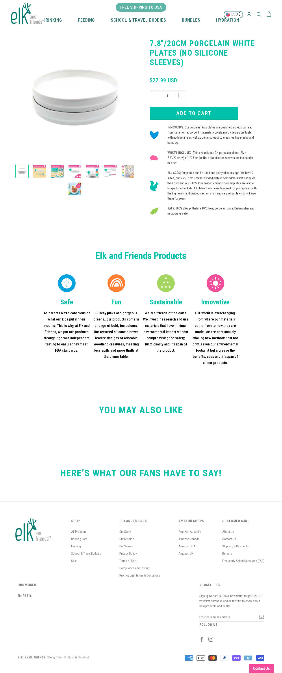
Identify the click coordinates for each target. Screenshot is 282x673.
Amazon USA (186, 546)
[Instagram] (210, 639)
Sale (74, 561)
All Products (79, 531)
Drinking (52, 20)
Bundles (191, 20)
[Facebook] (201, 639)
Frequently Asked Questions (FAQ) (243, 561)
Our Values (126, 546)
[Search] (259, 14)
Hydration (227, 20)
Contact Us (229, 539)
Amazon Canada (188, 539)
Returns (227, 553)
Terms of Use (127, 561)
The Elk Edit (25, 596)
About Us (228, 531)
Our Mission (126, 539)
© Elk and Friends (32, 657)
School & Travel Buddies (138, 20)
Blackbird (83, 657)
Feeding (86, 20)
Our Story (125, 531)
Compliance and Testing (134, 568)
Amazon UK (185, 553)
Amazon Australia (189, 531)
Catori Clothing (65, 657)
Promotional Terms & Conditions (139, 575)
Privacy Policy (128, 553)
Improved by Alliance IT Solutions (110, 657)
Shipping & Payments (235, 546)
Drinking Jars (79, 539)
